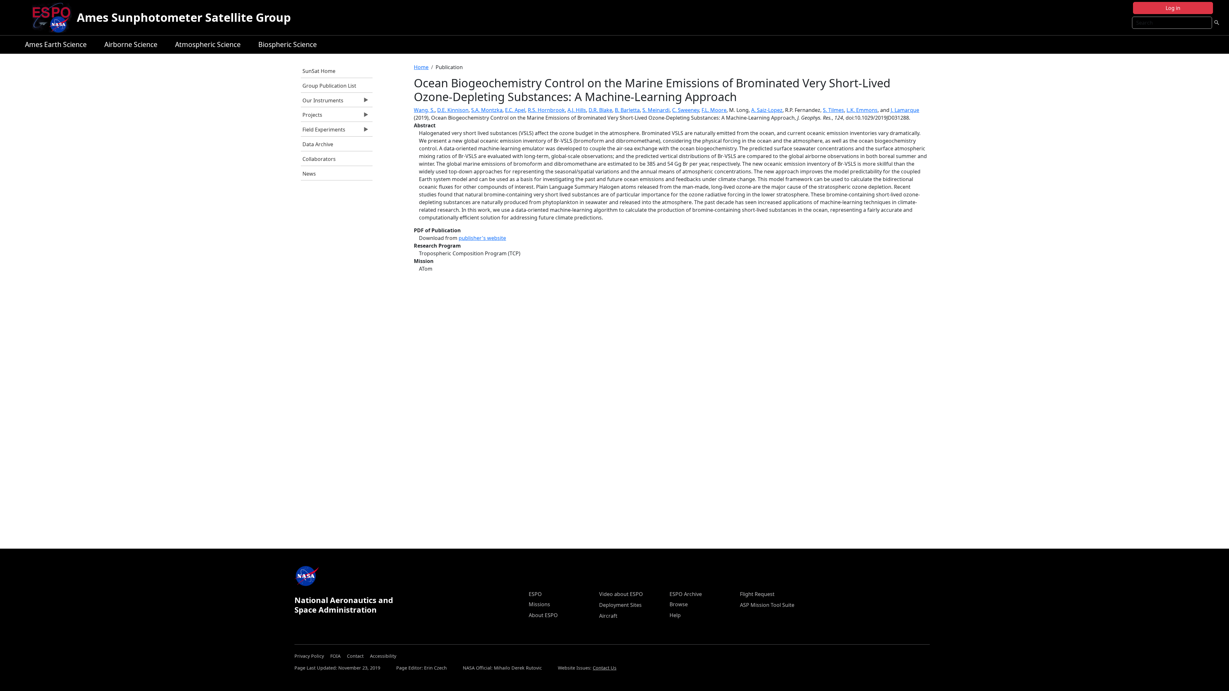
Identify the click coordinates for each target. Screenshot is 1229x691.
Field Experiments (323, 131)
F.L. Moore (714, 110)
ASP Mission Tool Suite (767, 604)
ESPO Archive (686, 594)
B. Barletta (627, 110)
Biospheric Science (287, 44)
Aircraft (608, 615)
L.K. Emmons (862, 110)
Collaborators (319, 159)
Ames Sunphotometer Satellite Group (184, 17)
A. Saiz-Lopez (767, 110)
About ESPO (543, 615)
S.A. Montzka (486, 110)
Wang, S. (424, 110)
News (309, 173)
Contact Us (604, 668)
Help (675, 615)
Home (421, 67)
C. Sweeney (685, 110)
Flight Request (757, 594)
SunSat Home (318, 71)
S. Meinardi (656, 110)
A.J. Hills (576, 110)
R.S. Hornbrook (546, 110)
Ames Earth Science (56, 44)
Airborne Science (130, 44)
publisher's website (482, 238)
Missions (539, 604)
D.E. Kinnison (453, 110)
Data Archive (317, 144)
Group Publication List (329, 85)
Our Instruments (322, 102)
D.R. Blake (600, 110)
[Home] (54, 18)
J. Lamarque (905, 110)
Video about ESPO (621, 594)
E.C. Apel (515, 110)
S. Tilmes (833, 110)
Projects (311, 116)
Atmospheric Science (208, 44)
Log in (1173, 8)
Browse (679, 604)
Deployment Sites (620, 604)
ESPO (535, 594)
